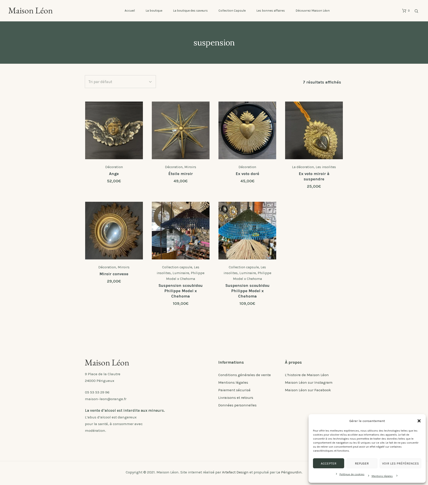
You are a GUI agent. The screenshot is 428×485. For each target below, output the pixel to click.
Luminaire (181, 273)
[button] (419, 421)
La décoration (303, 167)
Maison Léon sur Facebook (308, 390)
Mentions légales (382, 476)
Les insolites (326, 167)
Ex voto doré (247, 173)
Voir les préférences (400, 463)
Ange (114, 173)
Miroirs (190, 167)
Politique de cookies (352, 474)
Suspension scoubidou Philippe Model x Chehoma (180, 291)
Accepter (328, 463)
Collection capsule (177, 267)
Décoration (114, 167)
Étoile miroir (180, 173)
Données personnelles (237, 405)
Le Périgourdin (289, 472)
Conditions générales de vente (244, 375)
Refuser (362, 463)
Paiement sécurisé (234, 390)
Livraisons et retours (235, 397)
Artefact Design (235, 472)
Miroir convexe (113, 273)
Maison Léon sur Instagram (309, 382)
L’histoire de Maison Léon (307, 375)
